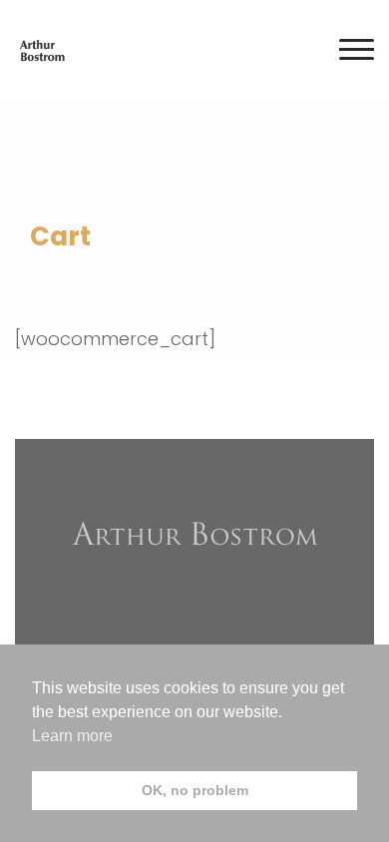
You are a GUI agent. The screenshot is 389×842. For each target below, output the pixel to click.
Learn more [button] (72, 735)
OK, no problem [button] (195, 790)
